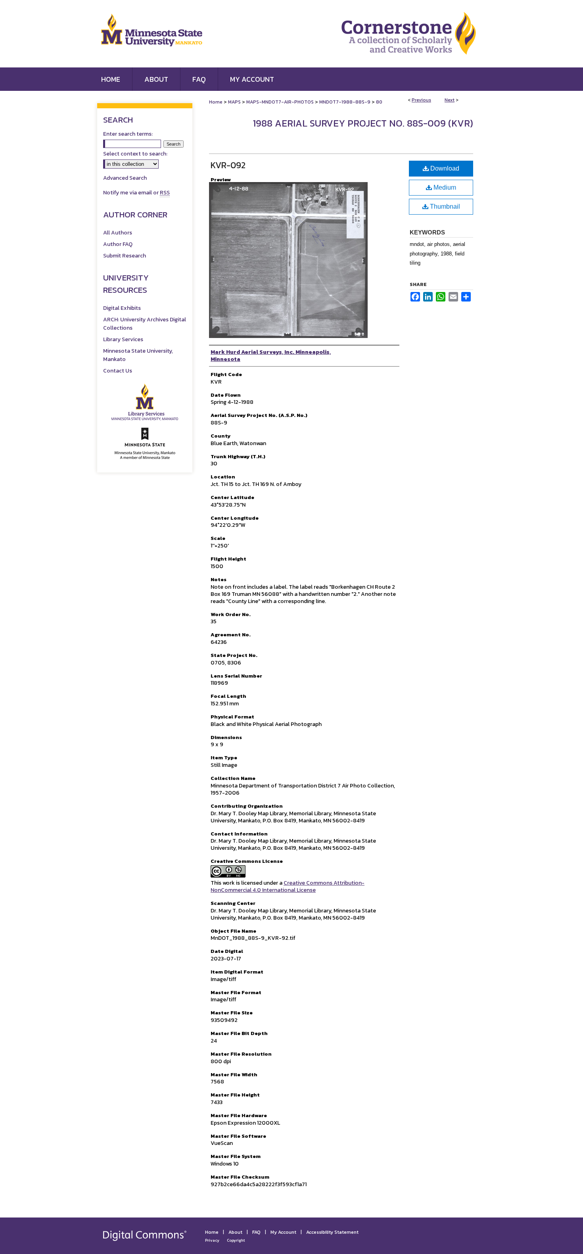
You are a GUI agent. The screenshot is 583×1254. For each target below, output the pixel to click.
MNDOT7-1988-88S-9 (344, 102)
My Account (283, 1232)
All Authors (117, 233)
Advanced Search (125, 178)
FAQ (256, 1232)
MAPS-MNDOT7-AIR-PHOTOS (280, 102)
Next (450, 100)
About (235, 1232)
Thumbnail (444, 206)
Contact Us (117, 371)
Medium (444, 187)
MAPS (234, 102)
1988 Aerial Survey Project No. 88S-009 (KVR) (363, 123)
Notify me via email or (136, 192)
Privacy (212, 1240)
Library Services (123, 339)
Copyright (236, 1240)
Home (215, 102)
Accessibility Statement (332, 1232)
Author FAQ (117, 244)
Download (444, 168)
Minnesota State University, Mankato (138, 355)
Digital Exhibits (122, 308)
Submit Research (124, 256)
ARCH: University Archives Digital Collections (144, 323)
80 (379, 102)
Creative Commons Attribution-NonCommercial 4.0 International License (287, 886)
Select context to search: (135, 154)
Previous (421, 100)
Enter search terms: (128, 134)
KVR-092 (228, 165)
